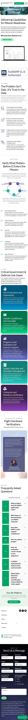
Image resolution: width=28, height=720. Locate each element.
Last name (18, 683)
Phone (16, 690)
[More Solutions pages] (16, 643)
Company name (5, 697)
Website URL (18, 697)
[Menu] (26, 3)
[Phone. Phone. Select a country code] (17, 693)
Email (3, 690)
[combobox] (7, 708)
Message (4, 716)
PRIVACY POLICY (8, 666)
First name (4, 683)
